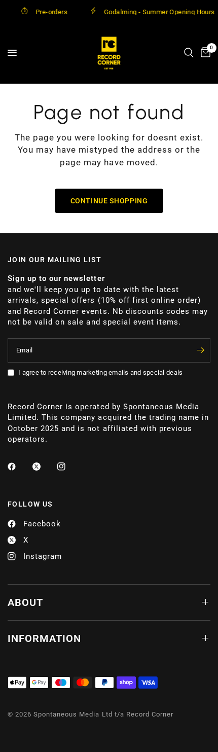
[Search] (188, 52)
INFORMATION (44, 638)
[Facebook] (19, 466)
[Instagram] (68, 466)
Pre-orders (47, 11)
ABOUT (25, 602)
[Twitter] (43, 466)
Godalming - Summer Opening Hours (155, 11)
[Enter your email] (200, 350)
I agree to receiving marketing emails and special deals (100, 372)
